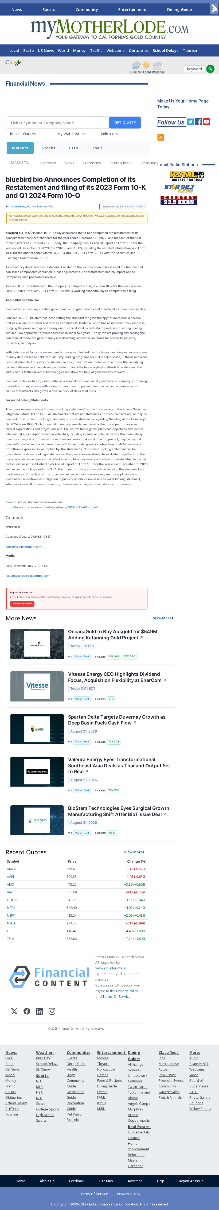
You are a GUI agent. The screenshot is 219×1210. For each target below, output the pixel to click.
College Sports (47, 1109)
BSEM (112, 833)
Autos (163, 1069)
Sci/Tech (12, 1108)
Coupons (196, 1103)
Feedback (77, 1181)
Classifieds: (169, 1052)
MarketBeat (82, 656)
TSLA (10, 938)
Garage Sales (169, 1092)
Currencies (92, 162)
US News (46, 50)
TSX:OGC (129, 656)
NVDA (11, 923)
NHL (39, 1098)
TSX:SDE (113, 741)
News (16, 9)
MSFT (11, 915)
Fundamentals (139, 1132)
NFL (39, 1081)
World (63, 50)
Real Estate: (139, 1126)
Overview (48, 162)
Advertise (135, 1181)
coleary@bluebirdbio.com (23, 547)
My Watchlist (68, 133)
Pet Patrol (74, 1114)
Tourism (190, 50)
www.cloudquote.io (110, 968)
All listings (135, 1064)
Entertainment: (112, 1052)
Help (160, 1181)
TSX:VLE (113, 790)
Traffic (96, 50)
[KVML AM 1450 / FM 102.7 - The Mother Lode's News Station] (187, 175)
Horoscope (106, 1069)
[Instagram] (51, 1012)
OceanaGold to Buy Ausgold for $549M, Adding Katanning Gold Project (113, 634)
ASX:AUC (114, 656)
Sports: (42, 1075)
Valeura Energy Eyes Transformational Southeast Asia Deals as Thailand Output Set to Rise (119, 766)
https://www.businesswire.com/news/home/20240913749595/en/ (52, 507)
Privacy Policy (127, 990)
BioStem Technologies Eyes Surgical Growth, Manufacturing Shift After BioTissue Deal (119, 811)
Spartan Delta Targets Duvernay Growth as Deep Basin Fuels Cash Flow (117, 720)
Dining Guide (179, 9)
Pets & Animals (170, 1097)
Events (72, 1058)
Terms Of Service (117, 996)
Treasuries (149, 162)
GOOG (12, 900)
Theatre (103, 1063)
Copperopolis (139, 1120)
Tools (97, 147)
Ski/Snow (43, 1069)
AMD (10, 884)
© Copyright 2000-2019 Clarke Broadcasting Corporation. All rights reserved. (109, 1204)
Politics (10, 1092)
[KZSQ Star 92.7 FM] (177, 187)
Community (87, 9)
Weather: (45, 1052)
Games (102, 1075)
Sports (48, 9)
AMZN (11, 869)
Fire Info (73, 1119)
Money (79, 50)
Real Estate (167, 1075)
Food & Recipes (109, 1080)
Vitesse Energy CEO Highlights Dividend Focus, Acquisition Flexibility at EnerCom (117, 677)
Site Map (106, 1181)
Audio (193, 1058)
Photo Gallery (199, 1097)
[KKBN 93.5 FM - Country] (178, 199)
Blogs (71, 1075)
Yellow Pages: (200, 1108)
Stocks (48, 147)
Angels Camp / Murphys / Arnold (139, 1109)
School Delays (165, 50)
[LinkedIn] (39, 1012)
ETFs (73, 147)
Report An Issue (191, 1181)
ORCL (11, 931)
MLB (39, 1086)
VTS (111, 698)
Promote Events (171, 1080)
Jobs (162, 1058)
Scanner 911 (199, 1063)
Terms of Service (93, 1193)
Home (20, 1181)
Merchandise (169, 1063)
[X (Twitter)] (14, 1012)
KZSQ (101, 1103)
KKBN (101, 1108)
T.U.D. (193, 1092)
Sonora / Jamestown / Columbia (137, 1076)
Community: (78, 1052)
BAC (10, 892)
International (120, 162)
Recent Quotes (23, 133)
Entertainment (132, 9)
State (28, 50)
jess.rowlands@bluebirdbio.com (28, 576)
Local (14, 50)
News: (11, 1052)
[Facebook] (26, 1012)
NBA (39, 1092)
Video (193, 1075)
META (11, 907)
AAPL (11, 876)
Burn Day (43, 1058)
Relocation (136, 1154)
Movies (102, 1058)
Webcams (115, 50)
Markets (20, 147)
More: (194, 1052)
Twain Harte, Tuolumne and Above (139, 1092)
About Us (47, 1181)
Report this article (22, 603)
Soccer (41, 1103)
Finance (134, 1138)
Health (72, 1069)
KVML (101, 1097)
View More (162, 618)
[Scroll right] (214, 8)
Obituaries (138, 50)
